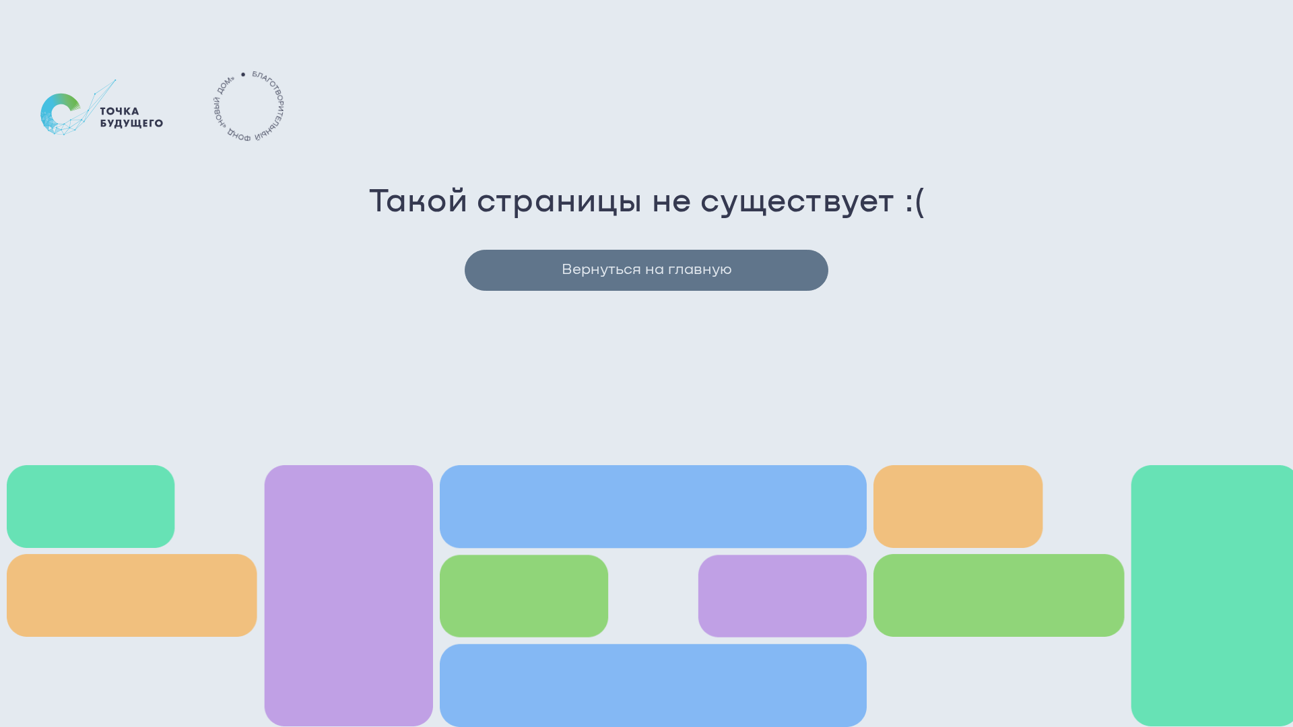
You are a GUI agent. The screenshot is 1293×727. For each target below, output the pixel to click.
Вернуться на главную (647, 270)
